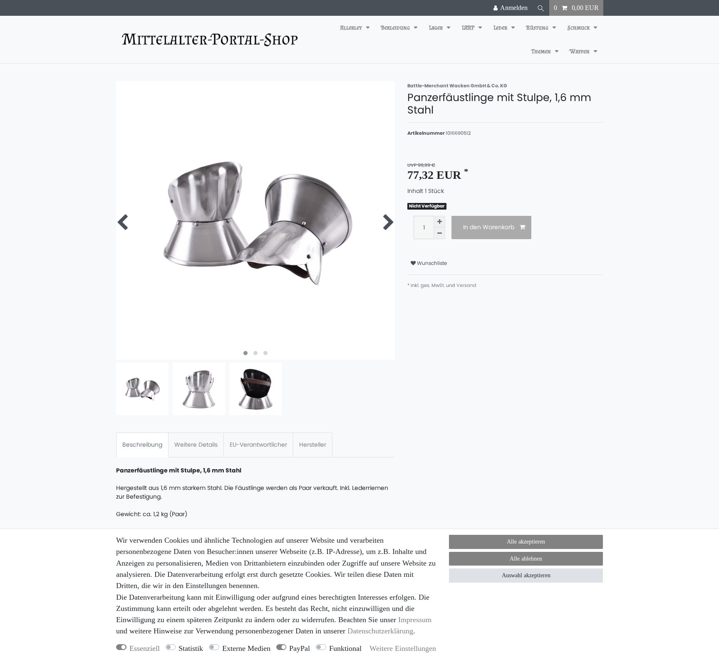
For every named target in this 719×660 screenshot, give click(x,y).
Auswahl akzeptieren (526, 575)
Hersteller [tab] (312, 444)
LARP (469, 27)
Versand (466, 285)
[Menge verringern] (439, 233)
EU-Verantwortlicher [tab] (258, 444)
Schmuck (579, 27)
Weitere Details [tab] (196, 444)
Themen (541, 51)
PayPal (299, 648)
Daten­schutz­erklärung (380, 631)
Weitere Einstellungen (402, 648)
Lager (436, 27)
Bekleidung (396, 27)
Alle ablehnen (526, 559)
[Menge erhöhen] (439, 221)
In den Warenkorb (488, 227)
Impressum (414, 620)
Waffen (580, 51)
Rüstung (538, 27)
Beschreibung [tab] (142, 444)
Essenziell (144, 648)
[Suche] (541, 8)
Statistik (191, 648)
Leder (500, 27)
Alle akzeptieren (526, 542)
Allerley (351, 27)
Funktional (345, 648)
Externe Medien (246, 648)
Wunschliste (431, 263)
